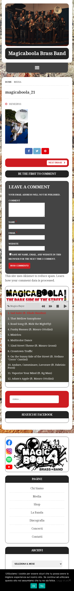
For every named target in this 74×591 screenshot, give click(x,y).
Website (14, 244)
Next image (55, 162)
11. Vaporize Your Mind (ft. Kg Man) (30, 373)
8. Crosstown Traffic (20, 351)
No (42, 585)
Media (37, 496)
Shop (37, 504)
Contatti (37, 536)
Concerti (37, 528)
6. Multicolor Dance (20, 340)
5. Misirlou (14, 334)
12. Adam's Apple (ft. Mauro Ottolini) (31, 378)
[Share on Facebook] (29, 151)
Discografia (37, 520)
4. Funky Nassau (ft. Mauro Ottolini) (30, 329)
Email (12, 233)
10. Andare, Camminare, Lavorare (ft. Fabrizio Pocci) (36, 366)
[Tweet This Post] (37, 151)
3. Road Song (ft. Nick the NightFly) (29, 323)
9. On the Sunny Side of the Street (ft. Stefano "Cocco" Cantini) (36, 358)
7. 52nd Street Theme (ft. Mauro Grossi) (32, 345)
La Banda (37, 512)
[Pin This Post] (45, 151)
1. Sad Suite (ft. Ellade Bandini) (27, 313)
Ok (33, 585)
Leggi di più (62, 580)
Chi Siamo (37, 488)
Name (12, 222)
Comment (14, 200)
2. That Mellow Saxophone (24, 318)
